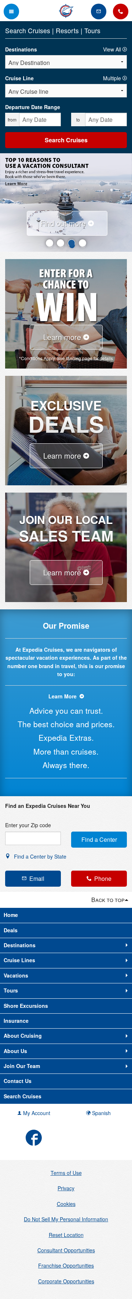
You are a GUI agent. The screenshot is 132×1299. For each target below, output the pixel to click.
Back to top (108, 899)
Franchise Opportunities (66, 1265)
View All (112, 49)
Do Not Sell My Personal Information (66, 1219)
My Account (36, 1113)
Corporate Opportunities (66, 1281)
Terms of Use (66, 1172)
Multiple (112, 78)
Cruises (40, 30)
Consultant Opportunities (66, 1250)
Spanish (101, 1113)
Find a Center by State (39, 856)
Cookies (66, 1203)
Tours (92, 30)
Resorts (68, 30)
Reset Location (66, 1234)
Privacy (66, 1188)
